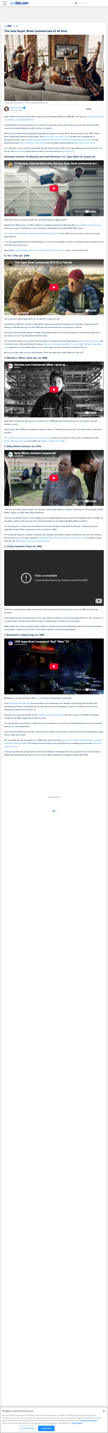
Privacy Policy (77, 1423)
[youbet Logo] (19, 3)
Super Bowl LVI (67, 151)
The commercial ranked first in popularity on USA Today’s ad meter (31, 233)
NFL (54, 811)
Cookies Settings (27, 1428)
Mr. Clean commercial (90, 341)
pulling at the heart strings (84, 143)
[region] (54, 1420)
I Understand (46, 1428)
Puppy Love (44, 715)
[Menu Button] (4, 3)
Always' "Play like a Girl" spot (16, 441)
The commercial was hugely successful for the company (27, 437)
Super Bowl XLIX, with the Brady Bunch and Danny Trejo (62, 538)
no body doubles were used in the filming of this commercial (38, 250)
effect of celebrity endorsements (32, 143)
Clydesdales (14, 703)
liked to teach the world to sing (56, 136)
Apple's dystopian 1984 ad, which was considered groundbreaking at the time (59, 139)
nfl (17, 26)
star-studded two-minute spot (88, 225)
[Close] (104, 1411)
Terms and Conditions (88, 1420)
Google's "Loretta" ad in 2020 (52, 441)
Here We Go (58, 715)
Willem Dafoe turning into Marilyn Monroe (33, 541)
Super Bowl (19, 151)
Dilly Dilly (26, 703)
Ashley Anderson (16, 107)
